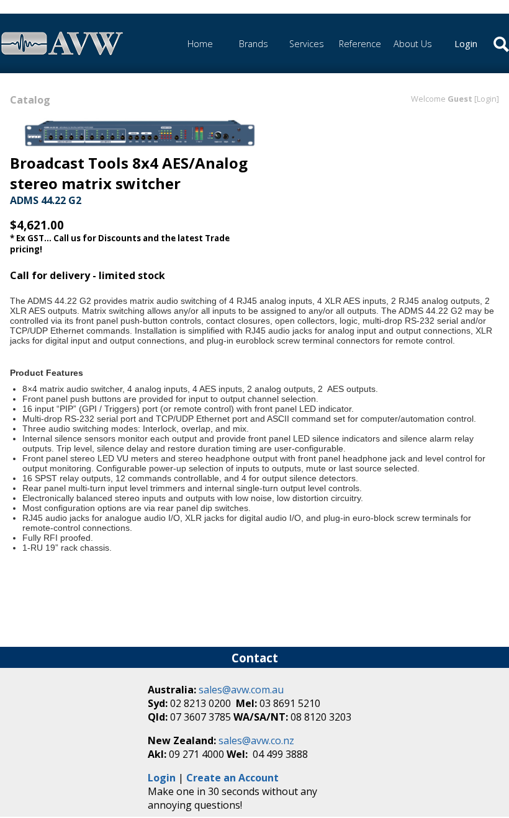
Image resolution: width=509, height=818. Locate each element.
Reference (360, 44)
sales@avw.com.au (241, 689)
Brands (253, 44)
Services (306, 44)
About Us (413, 44)
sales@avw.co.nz (256, 740)
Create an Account (232, 778)
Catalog (30, 100)
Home (200, 44)
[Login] (486, 98)
